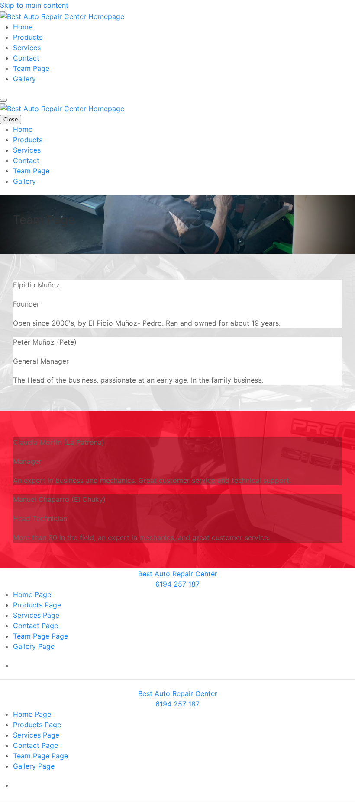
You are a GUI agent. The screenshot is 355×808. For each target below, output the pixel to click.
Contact (26, 58)
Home (22, 26)
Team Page (31, 68)
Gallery (24, 78)
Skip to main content (34, 5)
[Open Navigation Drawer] (3, 100)
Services (27, 47)
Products (27, 37)
